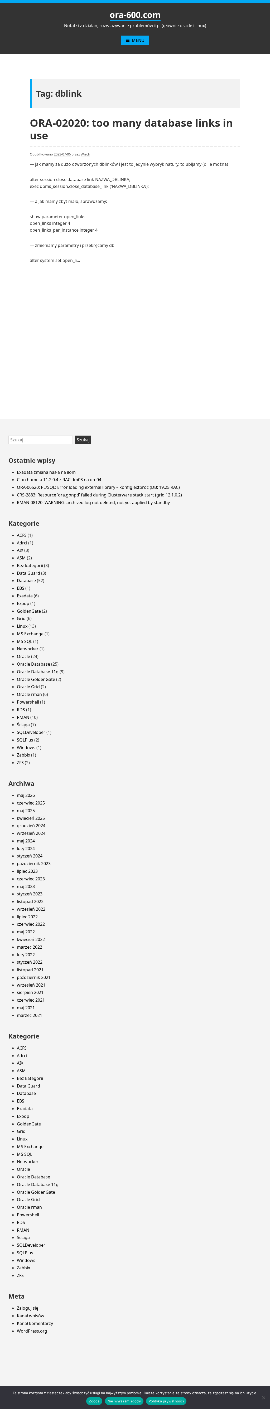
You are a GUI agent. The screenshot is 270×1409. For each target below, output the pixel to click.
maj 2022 (26, 932)
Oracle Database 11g (38, 672)
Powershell (28, 702)
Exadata (25, 596)
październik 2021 (34, 977)
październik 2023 (34, 863)
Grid (21, 618)
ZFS (20, 763)
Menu (138, 40)
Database (26, 580)
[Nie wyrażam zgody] (263, 1397)
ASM (21, 558)
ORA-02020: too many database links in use (131, 129)
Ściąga (23, 725)
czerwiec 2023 (31, 879)
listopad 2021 (30, 970)
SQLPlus (25, 740)
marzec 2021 (29, 1015)
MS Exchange (30, 634)
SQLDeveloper (31, 732)
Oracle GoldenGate (36, 679)
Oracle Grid (28, 687)
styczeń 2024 (29, 856)
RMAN (23, 717)
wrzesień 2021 (31, 985)
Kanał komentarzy (35, 1323)
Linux (22, 626)
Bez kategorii (30, 565)
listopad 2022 (30, 901)
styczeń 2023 (29, 894)
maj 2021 (26, 1008)
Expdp (23, 603)
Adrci (22, 543)
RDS (21, 710)
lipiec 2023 (27, 871)
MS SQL (24, 641)
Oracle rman (29, 694)
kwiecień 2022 (31, 939)
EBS (20, 588)
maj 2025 (26, 810)
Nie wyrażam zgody (124, 1401)
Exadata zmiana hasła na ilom (46, 472)
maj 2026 (26, 795)
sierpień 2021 (30, 992)
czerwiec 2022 (31, 924)
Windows (26, 747)
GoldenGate (29, 611)
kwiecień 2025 (31, 818)
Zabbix (23, 755)
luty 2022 (26, 955)
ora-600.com (135, 14)
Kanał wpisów (30, 1316)
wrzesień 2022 (31, 909)
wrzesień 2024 (31, 833)
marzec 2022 (29, 947)
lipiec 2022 (27, 917)
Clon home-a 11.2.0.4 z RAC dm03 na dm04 (59, 479)
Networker (27, 649)
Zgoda (94, 1401)
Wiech (85, 154)
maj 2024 (26, 841)
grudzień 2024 (31, 825)
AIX (20, 550)
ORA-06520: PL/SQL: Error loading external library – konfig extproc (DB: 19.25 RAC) (98, 487)
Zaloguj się (27, 1308)
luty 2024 (26, 848)
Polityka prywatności (166, 1401)
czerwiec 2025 (31, 803)
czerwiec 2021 (31, 1000)
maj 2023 (26, 886)
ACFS (22, 535)
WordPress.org (32, 1331)
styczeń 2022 (29, 962)
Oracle (23, 656)
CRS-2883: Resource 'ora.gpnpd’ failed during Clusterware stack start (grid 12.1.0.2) (99, 495)
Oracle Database (33, 664)
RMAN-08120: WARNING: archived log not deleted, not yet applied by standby (93, 502)
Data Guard (28, 573)
